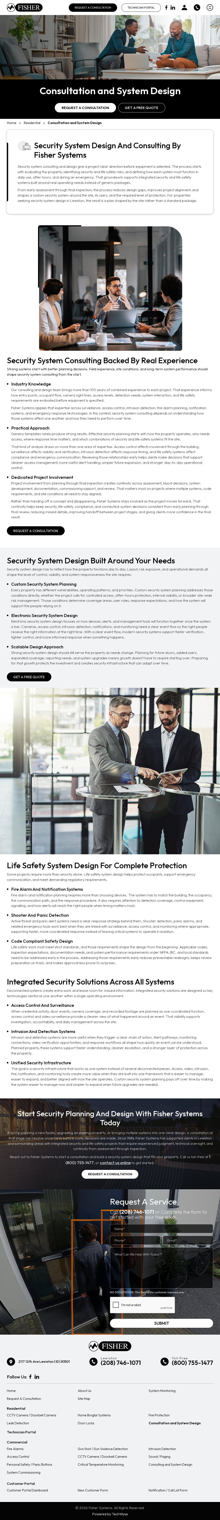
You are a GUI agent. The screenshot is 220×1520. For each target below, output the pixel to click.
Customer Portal (21, 1484)
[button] (29, 676)
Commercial (17, 1442)
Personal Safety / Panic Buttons (29, 1464)
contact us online (115, 1162)
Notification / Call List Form (168, 1490)
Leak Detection (18, 1423)
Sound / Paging (159, 1456)
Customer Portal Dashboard (27, 1490)
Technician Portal (141, 7)
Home (11, 122)
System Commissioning (23, 1472)
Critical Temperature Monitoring (101, 1464)
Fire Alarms (15, 1449)
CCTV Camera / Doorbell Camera (31, 1415)
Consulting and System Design (170, 1464)
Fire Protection (159, 1415)
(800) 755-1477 (192, 1363)
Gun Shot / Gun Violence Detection (103, 1449)
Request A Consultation (93, 7)
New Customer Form (93, 1490)
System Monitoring (162, 1391)
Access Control (18, 1456)
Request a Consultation (85, 107)
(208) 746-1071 (136, 1211)
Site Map (84, 1399)
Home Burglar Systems (94, 1415)
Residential (32, 122)
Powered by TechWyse (110, 1514)
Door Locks (86, 1423)
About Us (84, 1391)
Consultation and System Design (175, 1423)
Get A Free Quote (141, 107)
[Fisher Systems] (25, 7)
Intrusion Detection (162, 1449)
